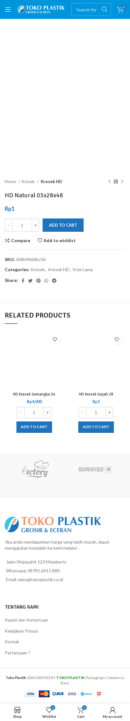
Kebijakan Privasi (21, 631)
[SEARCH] (104, 9)
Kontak (12, 641)
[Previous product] (109, 182)
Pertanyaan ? (17, 652)
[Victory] (35, 469)
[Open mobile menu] (8, 9)
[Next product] (122, 182)
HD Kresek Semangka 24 (34, 394)
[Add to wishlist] (54, 339)
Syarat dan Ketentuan (26, 620)
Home (11, 181)
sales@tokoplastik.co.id (40, 579)
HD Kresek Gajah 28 (96, 394)
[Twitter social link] (30, 281)
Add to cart (63, 225)
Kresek (29, 181)
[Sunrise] (95, 469)
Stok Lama (83, 269)
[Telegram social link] (54, 281)
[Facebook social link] (23, 281)
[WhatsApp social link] (46, 281)
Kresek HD (51, 181)
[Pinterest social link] (38, 281)
